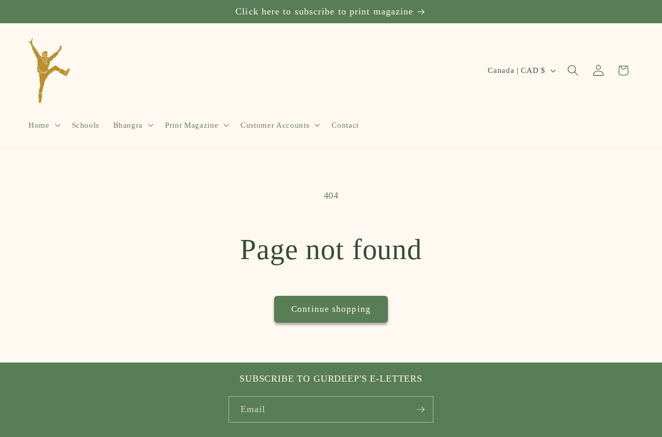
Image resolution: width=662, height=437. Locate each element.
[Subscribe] (420, 409)
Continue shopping (331, 309)
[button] (43, 125)
